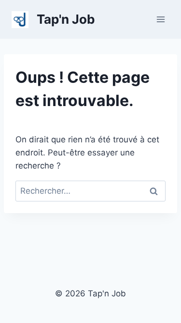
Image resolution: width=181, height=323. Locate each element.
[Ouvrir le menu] (160, 19)
